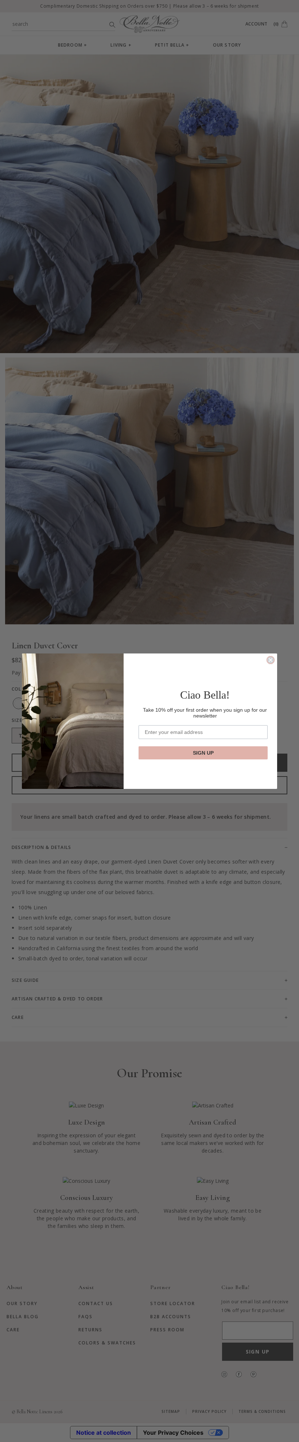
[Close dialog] (270, 660)
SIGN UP (203, 753)
